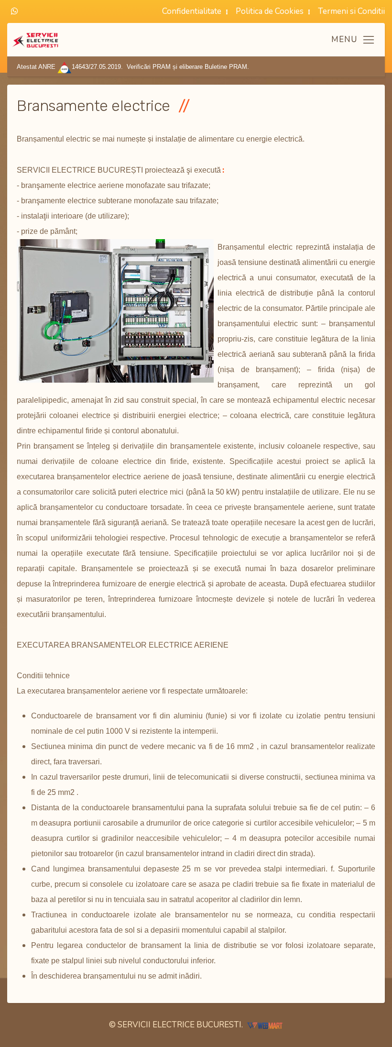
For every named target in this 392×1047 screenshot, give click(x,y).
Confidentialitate (191, 11)
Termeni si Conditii (351, 11)
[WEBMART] (265, 1024)
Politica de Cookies (270, 11)
